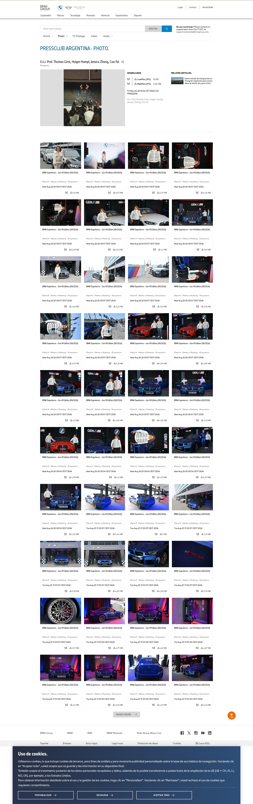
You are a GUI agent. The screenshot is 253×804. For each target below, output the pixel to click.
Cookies (177, 743)
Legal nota (117, 743)
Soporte (44, 743)
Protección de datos (148, 743)
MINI (89, 733)
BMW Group (46, 733)
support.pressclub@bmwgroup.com (192, 32)
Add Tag (153, 28)
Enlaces (67, 743)
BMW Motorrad (114, 733)
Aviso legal (91, 743)
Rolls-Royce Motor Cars (149, 733)
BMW (70, 733)
